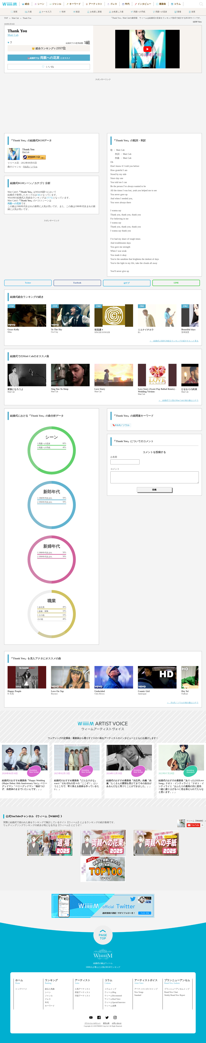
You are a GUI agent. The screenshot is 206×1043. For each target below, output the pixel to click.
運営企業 (106, 1023)
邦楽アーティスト (82, 992)
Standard (137, 995)
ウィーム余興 (110, 1006)
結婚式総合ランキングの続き (27, 296)
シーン (48, 992)
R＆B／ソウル (30, 167)
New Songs (138, 992)
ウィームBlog (110, 992)
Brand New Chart (171, 992)
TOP (6, 18)
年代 (47, 1002)
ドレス (48, 999)
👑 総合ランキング (49, 48)
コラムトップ (110, 989)
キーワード (50, 1006)
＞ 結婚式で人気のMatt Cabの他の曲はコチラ (178, 400)
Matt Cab (15, 18)
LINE (176, 283)
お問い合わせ (117, 1023)
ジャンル (49, 996)
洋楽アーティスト (82, 996)
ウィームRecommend (113, 996)
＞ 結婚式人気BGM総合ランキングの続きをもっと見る (174, 341)
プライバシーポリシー (92, 1023)
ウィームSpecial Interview (115, 1002)
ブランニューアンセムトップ (176, 989)
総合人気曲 (50, 989)
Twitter (28, 283)
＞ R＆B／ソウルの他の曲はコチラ (182, 702)
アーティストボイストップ (146, 989)
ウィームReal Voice (112, 999)
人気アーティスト (82, 989)
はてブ (127, 283)
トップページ (21, 989)
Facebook (77, 283)
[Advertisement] (103, 105)
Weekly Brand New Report (174, 995)
